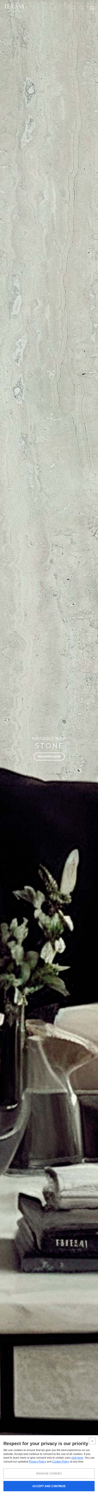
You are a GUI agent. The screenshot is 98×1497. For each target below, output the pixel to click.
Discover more (49, 756)
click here (77, 1457)
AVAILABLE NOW (49, 739)
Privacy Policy (37, 1461)
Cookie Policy (60, 1461)
